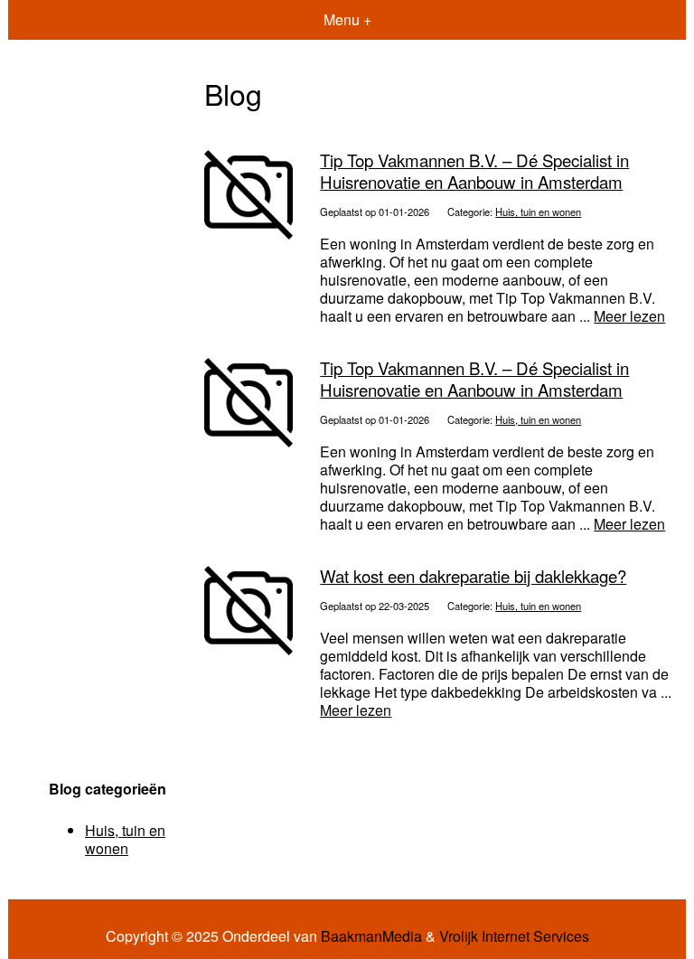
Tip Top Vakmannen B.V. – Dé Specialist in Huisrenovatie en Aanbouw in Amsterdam (474, 170)
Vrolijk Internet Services (514, 936)
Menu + (347, 19)
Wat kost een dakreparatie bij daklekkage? (473, 576)
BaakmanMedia (371, 936)
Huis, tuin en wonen (538, 211)
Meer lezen (629, 316)
